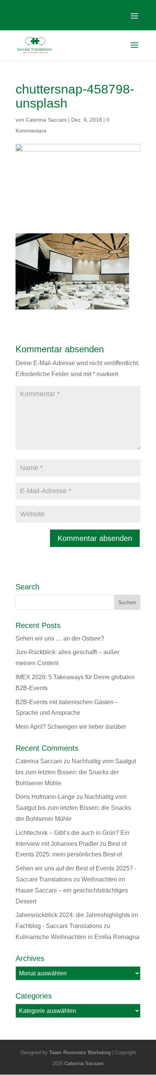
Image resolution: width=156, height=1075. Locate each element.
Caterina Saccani (46, 120)
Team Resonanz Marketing (80, 1052)
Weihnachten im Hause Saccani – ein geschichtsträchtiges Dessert (72, 890)
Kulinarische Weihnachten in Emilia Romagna (77, 937)
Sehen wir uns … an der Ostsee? (60, 638)
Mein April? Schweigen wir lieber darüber (71, 726)
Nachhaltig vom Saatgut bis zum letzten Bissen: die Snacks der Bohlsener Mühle (76, 772)
